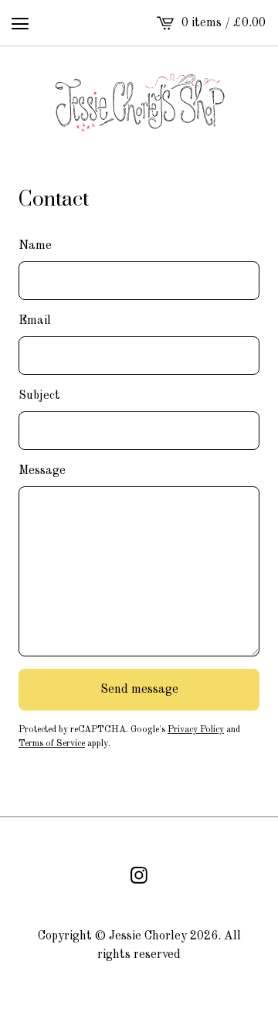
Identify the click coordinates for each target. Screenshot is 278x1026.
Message (42, 471)
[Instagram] (139, 875)
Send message (139, 689)
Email (35, 321)
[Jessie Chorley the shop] (139, 102)
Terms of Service (52, 743)
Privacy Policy (196, 730)
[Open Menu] (20, 23)
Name (35, 246)
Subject (39, 396)
